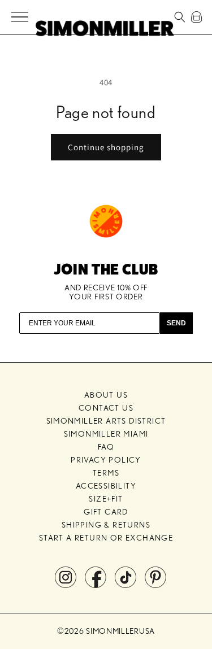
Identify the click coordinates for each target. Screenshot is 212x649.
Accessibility (106, 485)
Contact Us (106, 407)
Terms (106, 472)
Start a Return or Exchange (106, 537)
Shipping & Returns (106, 524)
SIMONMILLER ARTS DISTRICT (106, 420)
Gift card (106, 511)
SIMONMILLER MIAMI (106, 433)
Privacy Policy (106, 459)
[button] (20, 17)
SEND (176, 323)
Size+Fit (106, 498)
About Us (106, 394)
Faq (106, 446)
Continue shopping (106, 147)
